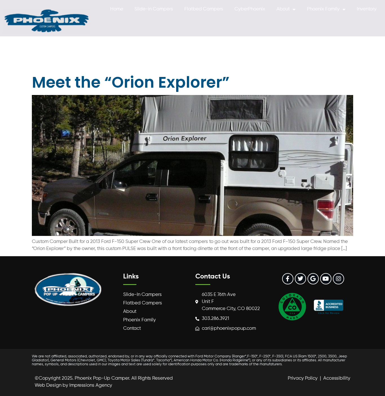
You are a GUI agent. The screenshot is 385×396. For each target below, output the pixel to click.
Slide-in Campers (153, 9)
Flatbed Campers (203, 9)
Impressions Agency (90, 385)
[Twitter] (300, 278)
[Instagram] (338, 278)
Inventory (367, 9)
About (283, 9)
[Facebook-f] (287, 278)
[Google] (313, 278)
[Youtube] (325, 278)
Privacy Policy (303, 378)
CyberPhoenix (249, 9)
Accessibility (336, 378)
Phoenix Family (323, 9)
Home (116, 9)
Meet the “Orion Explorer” (130, 82)
